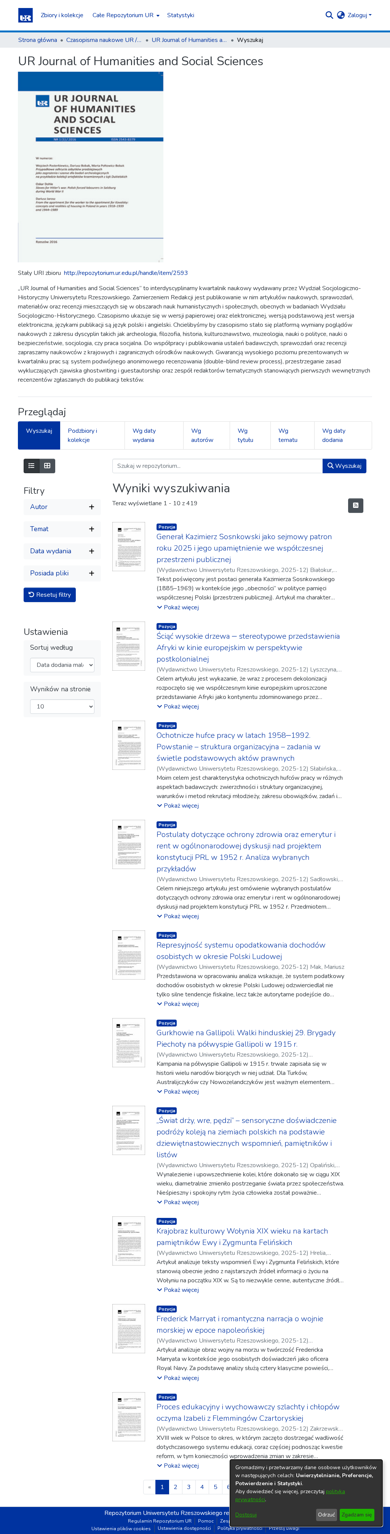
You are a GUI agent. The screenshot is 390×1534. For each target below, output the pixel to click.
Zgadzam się (357, 1514)
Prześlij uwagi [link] (284, 1528)
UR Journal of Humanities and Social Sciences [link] (190, 40)
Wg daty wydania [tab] (144, 435)
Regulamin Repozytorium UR (160, 1521)
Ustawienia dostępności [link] (184, 1528)
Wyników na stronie (60, 689)
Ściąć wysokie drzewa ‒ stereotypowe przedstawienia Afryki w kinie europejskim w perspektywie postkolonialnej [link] (248, 647)
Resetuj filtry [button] (53, 595)
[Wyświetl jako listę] (32, 466)
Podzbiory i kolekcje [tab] (82, 435)
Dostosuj (246, 1514)
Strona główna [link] (37, 40)
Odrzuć (326, 1514)
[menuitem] (125, 15)
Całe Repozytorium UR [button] (123, 15)
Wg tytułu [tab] (245, 435)
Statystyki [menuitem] (180, 15)
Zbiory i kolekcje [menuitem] (62, 15)
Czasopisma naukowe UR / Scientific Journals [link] (104, 40)
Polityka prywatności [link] (239, 1528)
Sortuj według (51, 648)
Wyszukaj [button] (347, 466)
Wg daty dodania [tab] (333, 435)
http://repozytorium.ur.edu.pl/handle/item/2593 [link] (126, 273)
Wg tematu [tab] (287, 435)
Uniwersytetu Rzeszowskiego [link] (182, 1513)
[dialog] (306, 1493)
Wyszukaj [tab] (39, 431)
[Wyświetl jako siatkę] (47, 466)
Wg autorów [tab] (202, 435)
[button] (25, 15)
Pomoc (206, 1521)
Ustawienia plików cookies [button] (121, 1529)
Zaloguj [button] (358, 15)
